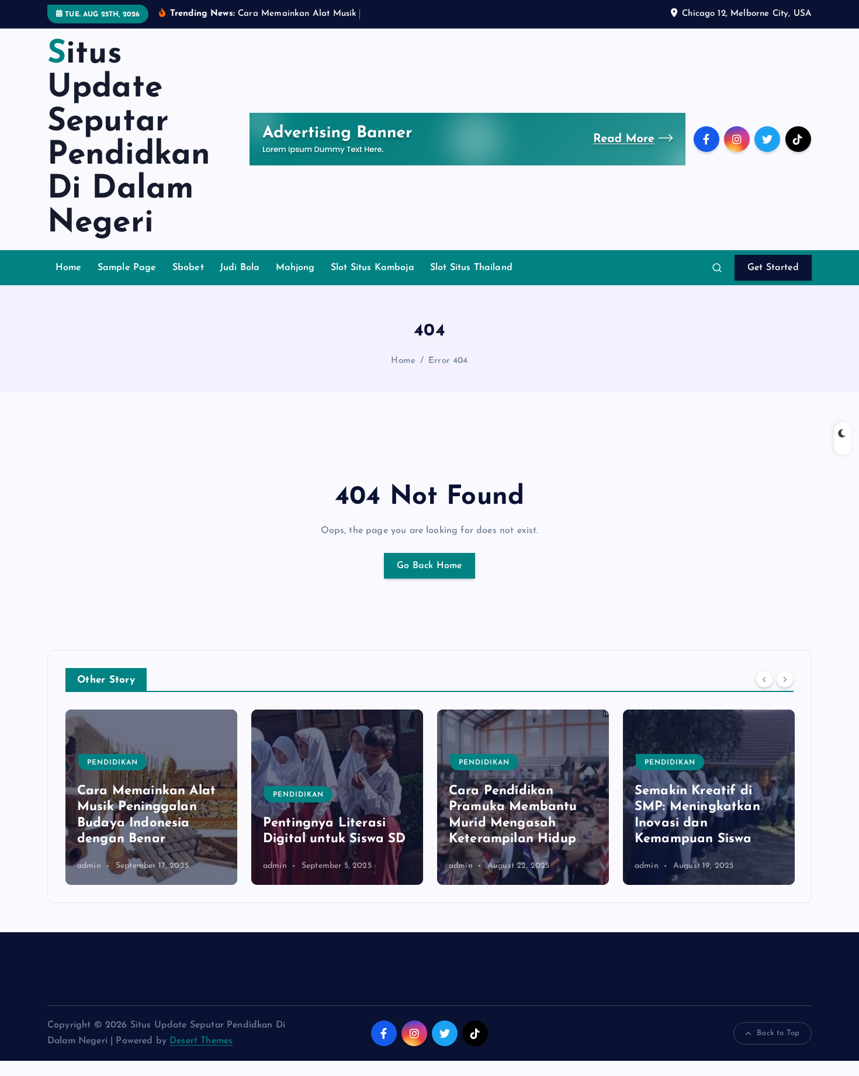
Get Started (773, 267)
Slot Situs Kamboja (372, 267)
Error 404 (447, 361)
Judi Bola (239, 267)
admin (89, 866)
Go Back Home (429, 565)
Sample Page (127, 267)
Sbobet (188, 267)
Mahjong (295, 267)
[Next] (785, 678)
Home (69, 267)
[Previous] (764, 678)
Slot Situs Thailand (471, 267)
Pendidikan (112, 762)
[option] (151, 797)
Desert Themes (201, 1041)
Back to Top (778, 1033)
